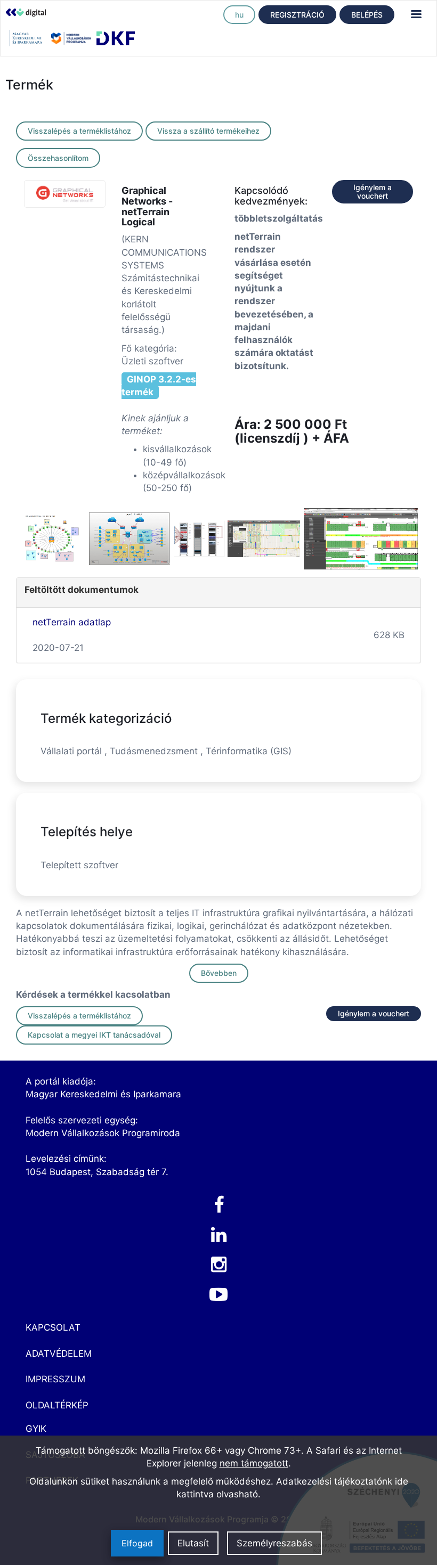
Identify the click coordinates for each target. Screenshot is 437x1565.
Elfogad (137, 1543)
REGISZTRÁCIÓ (297, 14)
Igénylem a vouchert (372, 191)
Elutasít (193, 1543)
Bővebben (219, 972)
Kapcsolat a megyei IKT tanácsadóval (94, 1034)
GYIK (36, 1428)
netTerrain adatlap (72, 622)
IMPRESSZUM (55, 1379)
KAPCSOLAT (53, 1327)
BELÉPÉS (367, 14)
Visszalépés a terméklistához (79, 130)
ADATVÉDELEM (59, 1353)
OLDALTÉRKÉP (57, 1405)
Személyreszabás (274, 1543)
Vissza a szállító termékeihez (208, 130)
